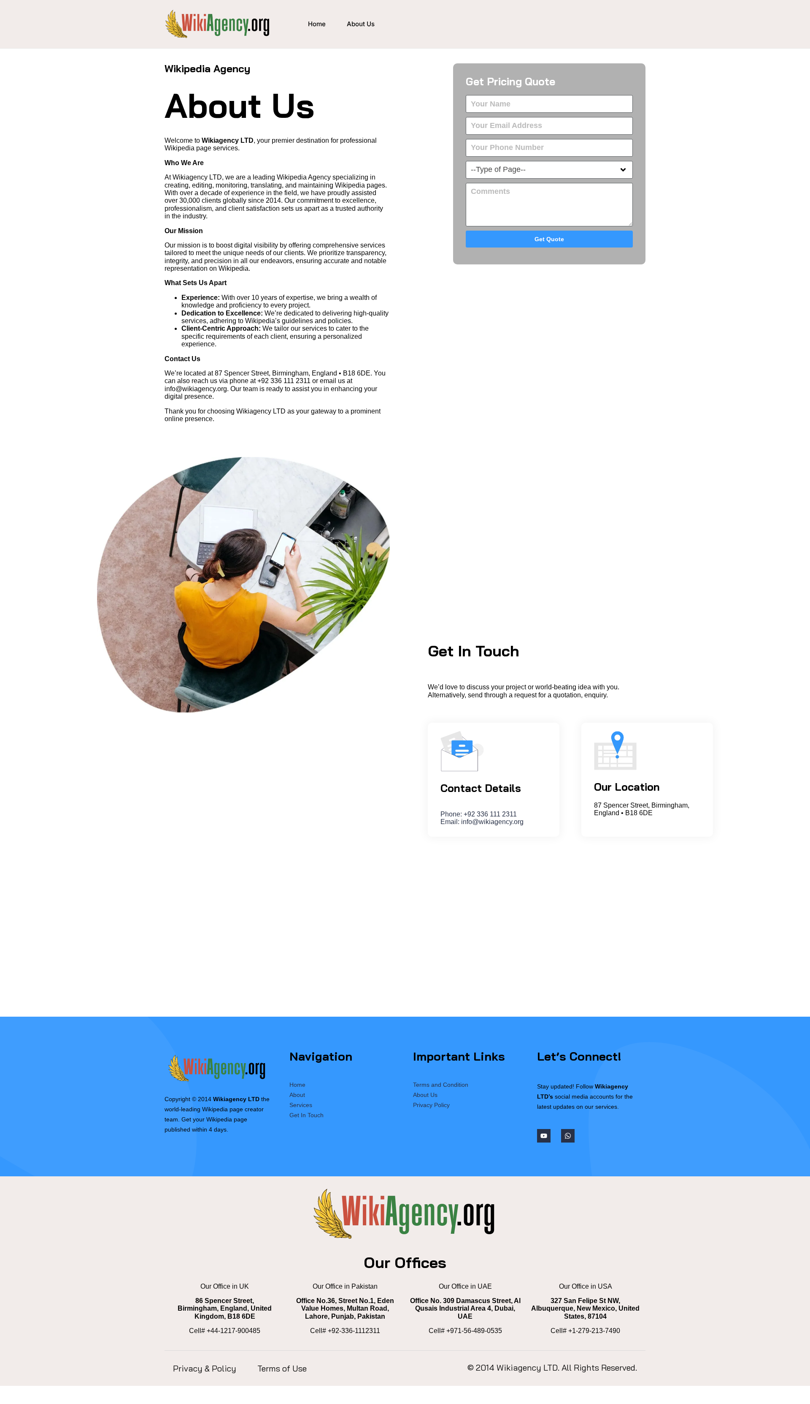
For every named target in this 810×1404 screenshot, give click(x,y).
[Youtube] (544, 1136)
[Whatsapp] (568, 1136)
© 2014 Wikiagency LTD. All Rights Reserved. (552, 1367)
